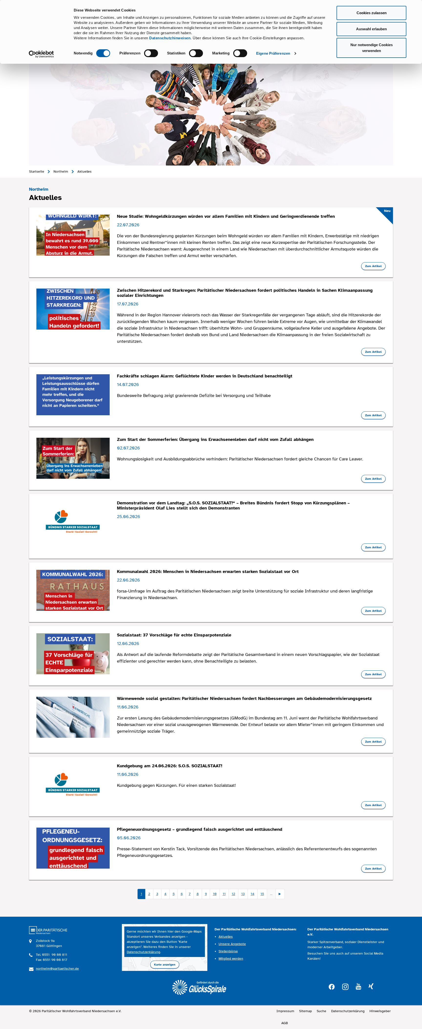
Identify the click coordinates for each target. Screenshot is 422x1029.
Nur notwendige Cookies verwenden (371, 48)
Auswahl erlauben (371, 29)
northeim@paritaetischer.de (57, 969)
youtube (358, 986)
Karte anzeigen (164, 964)
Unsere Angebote (232, 944)
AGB (284, 1023)
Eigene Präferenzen (273, 53)
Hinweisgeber (380, 1011)
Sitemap (305, 1011)
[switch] (151, 53)
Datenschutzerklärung (143, 952)
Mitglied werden (231, 958)
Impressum (285, 1011)
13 (243, 894)
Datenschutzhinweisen (169, 38)
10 (215, 894)
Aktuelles (226, 937)
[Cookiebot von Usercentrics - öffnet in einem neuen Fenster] (41, 54)
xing (371, 986)
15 (262, 894)
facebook (331, 986)
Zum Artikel (373, 266)
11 (224, 894)
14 (252, 894)
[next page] (280, 894)
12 (233, 894)
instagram (345, 986)
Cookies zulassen (372, 13)
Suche (321, 1011)
